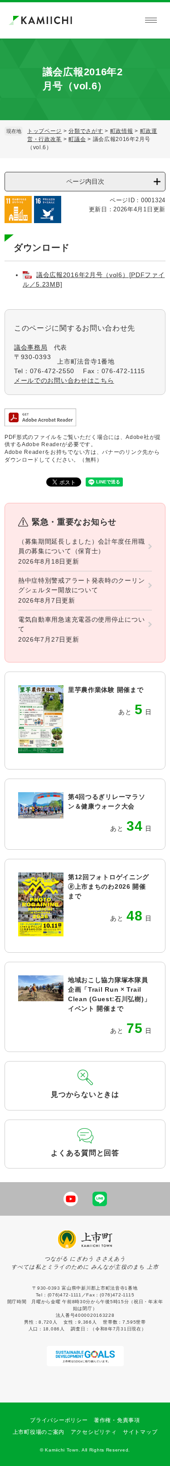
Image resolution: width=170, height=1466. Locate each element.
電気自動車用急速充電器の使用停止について (81, 624)
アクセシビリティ (94, 1432)
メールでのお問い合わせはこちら (64, 380)
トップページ (44, 131)
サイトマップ (140, 1432)
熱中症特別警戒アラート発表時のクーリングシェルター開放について (81, 585)
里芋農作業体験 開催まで (105, 689)
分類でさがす (85, 131)
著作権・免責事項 (117, 1420)
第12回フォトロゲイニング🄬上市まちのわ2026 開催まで (108, 886)
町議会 (77, 139)
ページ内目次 (85, 181)
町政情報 (121, 131)
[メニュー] (151, 20)
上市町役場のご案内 (38, 1432)
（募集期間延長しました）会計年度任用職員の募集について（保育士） (81, 546)
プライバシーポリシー (58, 1420)
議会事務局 (31, 347)
